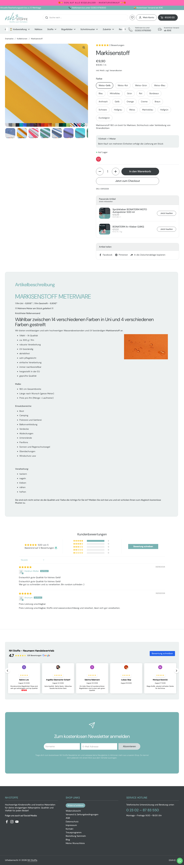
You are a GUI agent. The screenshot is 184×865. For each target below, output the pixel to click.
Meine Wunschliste (75, 843)
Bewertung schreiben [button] (143, 546)
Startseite (9, 38)
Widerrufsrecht (73, 810)
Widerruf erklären (75, 805)
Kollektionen (22, 38)
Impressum (71, 825)
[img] (25, 567)
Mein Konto (148, 17)
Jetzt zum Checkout (127, 181)
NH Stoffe (32, 860)
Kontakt (69, 828)
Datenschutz (72, 821)
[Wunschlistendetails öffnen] (132, 17)
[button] (168, 17)
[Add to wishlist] (98, 159)
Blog (68, 839)
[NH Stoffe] (16, 18)
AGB (68, 818)
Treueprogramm (73, 832)
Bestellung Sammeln (76, 836)
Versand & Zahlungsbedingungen (82, 814)
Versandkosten (116, 70)
